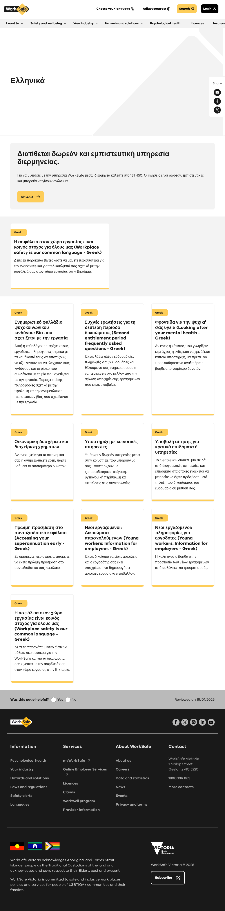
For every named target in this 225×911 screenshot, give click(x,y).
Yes (60, 699)
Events (121, 795)
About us (123, 760)
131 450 (136, 175)
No (74, 699)
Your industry (22, 769)
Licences (70, 783)
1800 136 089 (180, 778)
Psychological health (28, 760)
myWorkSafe (74, 760)
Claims (69, 792)
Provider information (81, 809)
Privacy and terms (131, 804)
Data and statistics (132, 778)
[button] (14, 23)
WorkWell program (79, 801)
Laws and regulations (28, 787)
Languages (19, 804)
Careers (122, 769)
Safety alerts (21, 795)
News (120, 787)
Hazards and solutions (29, 778)
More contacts (181, 787)
